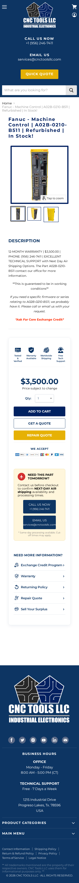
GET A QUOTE (39, 423)
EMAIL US (39, 522)
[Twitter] (22, 739)
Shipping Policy (45, 849)
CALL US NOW (39, 507)
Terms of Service (13, 857)
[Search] (71, 90)
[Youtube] (43, 739)
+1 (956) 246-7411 (39, 43)
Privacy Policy (47, 853)
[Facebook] (11, 739)
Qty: (28, 398)
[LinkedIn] (54, 739)
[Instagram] (32, 739)
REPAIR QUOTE (39, 435)
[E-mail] (65, 739)
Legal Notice (37, 857)
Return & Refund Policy (18, 853)
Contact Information (16, 849)
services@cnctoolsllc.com (39, 59)
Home (7, 103)
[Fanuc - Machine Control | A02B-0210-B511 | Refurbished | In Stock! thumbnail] (18, 213)
